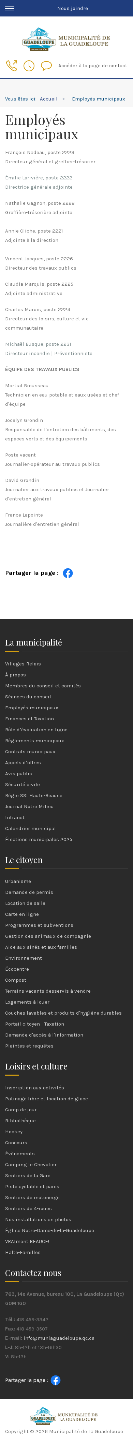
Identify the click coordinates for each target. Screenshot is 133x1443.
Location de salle (25, 903)
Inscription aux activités (34, 1088)
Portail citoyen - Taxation (34, 1024)
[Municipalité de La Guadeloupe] (66, 38)
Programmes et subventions (39, 925)
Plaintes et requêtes (29, 1046)
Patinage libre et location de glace (46, 1099)
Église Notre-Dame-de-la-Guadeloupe (49, 1230)
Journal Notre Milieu (29, 806)
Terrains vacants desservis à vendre (48, 991)
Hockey (14, 1131)
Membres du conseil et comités (43, 686)
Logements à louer (27, 1002)
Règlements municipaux (34, 740)
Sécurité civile (22, 784)
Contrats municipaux (30, 751)
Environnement (23, 958)
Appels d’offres (23, 762)
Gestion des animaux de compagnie (48, 936)
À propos (15, 675)
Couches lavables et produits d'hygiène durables (63, 1013)
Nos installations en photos (38, 1219)
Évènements (20, 1153)
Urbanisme (18, 881)
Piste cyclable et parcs (32, 1186)
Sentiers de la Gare (27, 1175)
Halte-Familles (23, 1252)
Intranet (15, 817)
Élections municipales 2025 (38, 839)
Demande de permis (29, 892)
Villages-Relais (23, 664)
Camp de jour (21, 1110)
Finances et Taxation (29, 718)
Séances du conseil (28, 697)
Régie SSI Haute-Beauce (33, 795)
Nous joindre (72, 8)
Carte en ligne (22, 914)
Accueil (49, 99)
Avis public (18, 773)
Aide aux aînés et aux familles (41, 947)
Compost (15, 980)
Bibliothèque (20, 1120)
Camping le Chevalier (31, 1164)
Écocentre (17, 969)
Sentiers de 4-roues (28, 1208)
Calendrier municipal (30, 828)
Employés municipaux (31, 708)
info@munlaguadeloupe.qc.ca (59, 1338)
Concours (16, 1142)
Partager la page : (32, 573)
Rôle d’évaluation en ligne (36, 729)
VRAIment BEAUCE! (27, 1241)
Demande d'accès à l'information (44, 1035)
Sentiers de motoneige (32, 1197)
